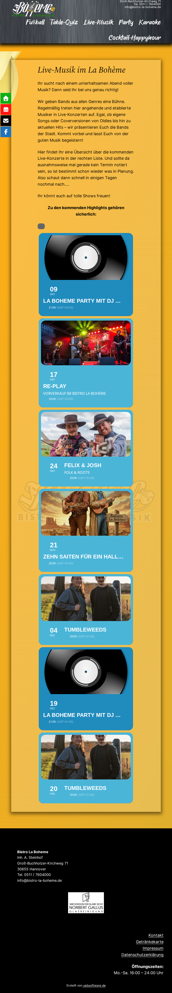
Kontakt (155, 935)
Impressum (153, 948)
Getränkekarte (149, 941)
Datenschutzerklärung (142, 954)
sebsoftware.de (94, 985)
